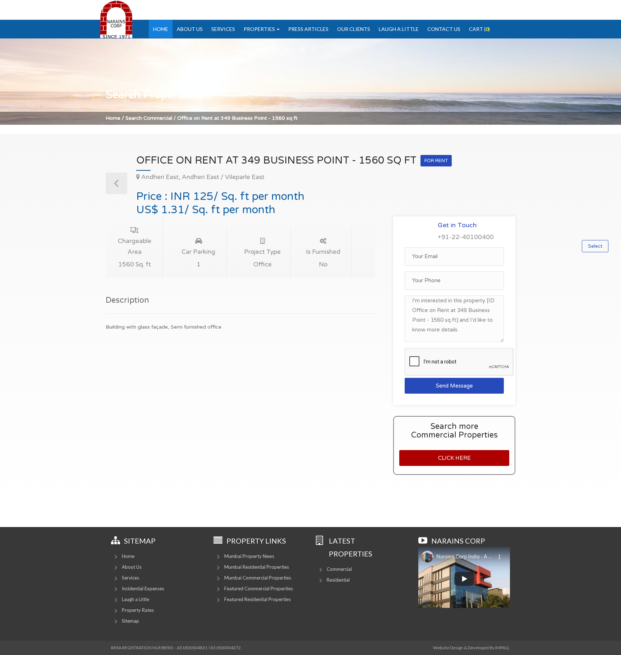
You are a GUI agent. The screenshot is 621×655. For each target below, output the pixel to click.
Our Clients (353, 29)
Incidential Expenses (143, 588)
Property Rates (138, 610)
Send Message (454, 386)
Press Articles (308, 29)
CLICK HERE (454, 458)
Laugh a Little (399, 29)
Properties (260, 29)
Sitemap (130, 621)
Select (595, 246)
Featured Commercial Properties (258, 588)
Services (223, 29)
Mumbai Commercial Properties (257, 578)
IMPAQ (502, 647)
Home (160, 29)
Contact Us (443, 29)
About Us (190, 29)
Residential (338, 580)
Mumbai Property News (249, 556)
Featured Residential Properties (257, 599)
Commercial (339, 569)
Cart (479, 29)
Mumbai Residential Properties (256, 567)
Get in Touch (457, 225)
